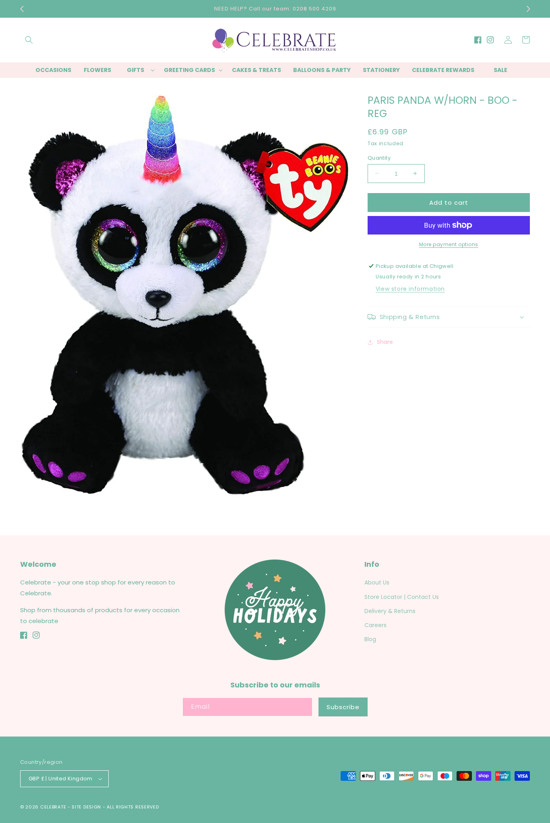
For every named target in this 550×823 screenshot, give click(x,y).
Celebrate (53, 807)
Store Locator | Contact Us (401, 597)
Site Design (86, 807)
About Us (376, 582)
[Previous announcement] (22, 9)
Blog (370, 639)
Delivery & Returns (390, 611)
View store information (410, 289)
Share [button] (385, 342)
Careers (375, 625)
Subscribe (343, 707)
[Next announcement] (528, 9)
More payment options (448, 244)
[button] (29, 40)
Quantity (379, 157)
